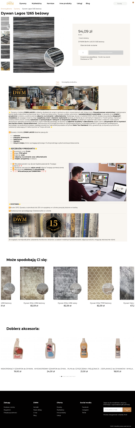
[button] (13, 44)
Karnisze (50, 3)
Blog (88, 3)
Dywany (22, 3)
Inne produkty (66, 3)
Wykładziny (37, 3)
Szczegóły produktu (69, 82)
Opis (57, 82)
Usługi (79, 3)
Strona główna (6, 9)
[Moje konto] (129, 3)
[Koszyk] (132, 3)
